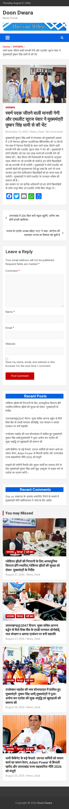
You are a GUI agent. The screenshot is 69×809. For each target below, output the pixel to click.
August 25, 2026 (15, 775)
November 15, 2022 (17, 131)
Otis (8, 496)
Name (10, 312)
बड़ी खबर (29, 552)
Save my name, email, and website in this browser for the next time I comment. (30, 364)
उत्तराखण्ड (10, 107)
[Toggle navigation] (7, 37)
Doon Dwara (18, 12)
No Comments (54, 131)
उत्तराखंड (10, 552)
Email (10, 328)
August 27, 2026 (15, 574)
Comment (13, 270)
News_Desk (37, 131)
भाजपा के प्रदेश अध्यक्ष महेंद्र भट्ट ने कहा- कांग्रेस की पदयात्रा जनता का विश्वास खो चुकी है (33, 233)
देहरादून (20, 552)
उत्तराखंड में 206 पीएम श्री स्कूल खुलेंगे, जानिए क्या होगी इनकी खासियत (34, 217)
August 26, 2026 (15, 707)
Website (10, 344)
